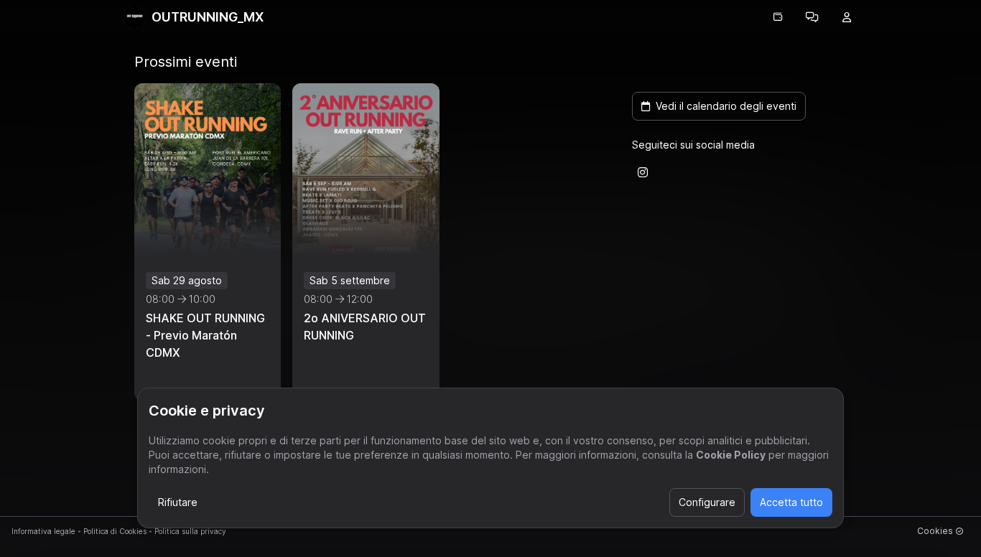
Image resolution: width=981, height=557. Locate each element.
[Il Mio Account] (846, 17)
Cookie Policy (731, 455)
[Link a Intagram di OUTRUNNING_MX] (643, 172)
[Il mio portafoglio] (777, 17)
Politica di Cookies (115, 531)
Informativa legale (43, 531)
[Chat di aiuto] (812, 17)
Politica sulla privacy (190, 531)
